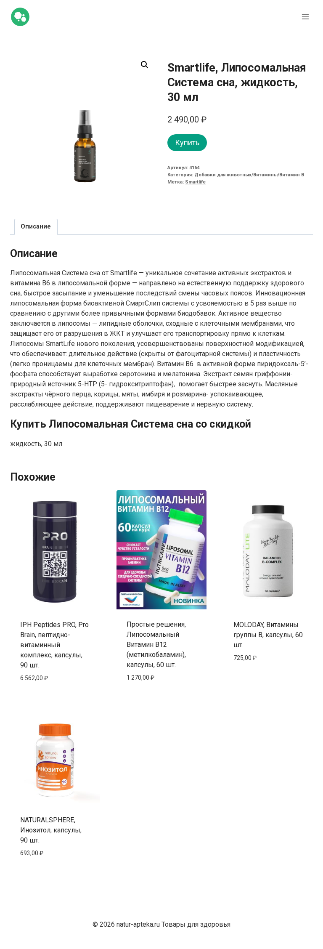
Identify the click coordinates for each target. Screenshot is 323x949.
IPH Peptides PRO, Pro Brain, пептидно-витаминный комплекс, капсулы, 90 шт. (54, 645)
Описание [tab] (36, 226)
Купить (187, 142)
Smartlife (195, 182)
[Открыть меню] (305, 16)
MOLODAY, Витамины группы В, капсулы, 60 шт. (268, 635)
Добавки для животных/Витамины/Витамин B (249, 175)
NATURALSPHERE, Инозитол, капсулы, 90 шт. (51, 830)
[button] (144, 64)
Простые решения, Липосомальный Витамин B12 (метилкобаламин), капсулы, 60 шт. (156, 644)
